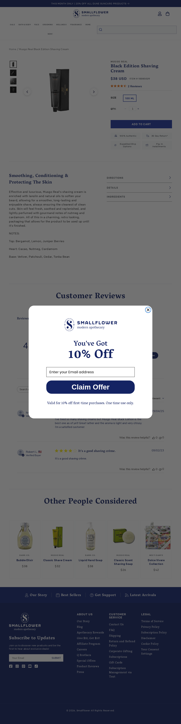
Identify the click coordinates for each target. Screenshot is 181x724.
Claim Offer (91, 387)
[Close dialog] (148, 310)
